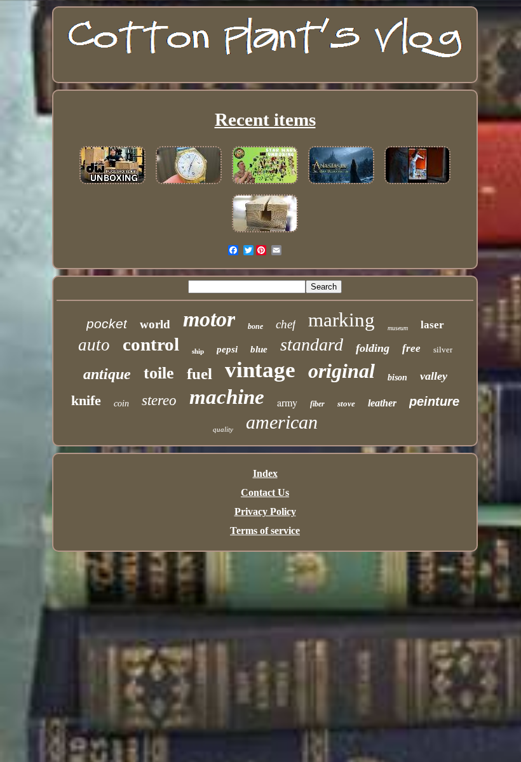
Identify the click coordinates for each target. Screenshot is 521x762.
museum (398, 327)
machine (226, 396)
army (287, 402)
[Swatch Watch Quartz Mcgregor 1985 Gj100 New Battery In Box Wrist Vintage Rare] (189, 184)
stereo (159, 400)
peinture (434, 401)
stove (346, 403)
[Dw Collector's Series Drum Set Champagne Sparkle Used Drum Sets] (112, 184)
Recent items (265, 119)
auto (94, 344)
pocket (106, 323)
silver (442, 349)
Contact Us (265, 492)
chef (285, 324)
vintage (260, 370)
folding (372, 348)
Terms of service (265, 530)
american (282, 421)
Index (265, 473)
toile (159, 373)
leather (382, 403)
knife (86, 400)
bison (397, 377)
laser (432, 325)
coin (121, 403)
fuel (199, 373)
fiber (317, 403)
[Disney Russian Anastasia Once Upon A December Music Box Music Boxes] (341, 184)
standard (311, 344)
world (155, 324)
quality (223, 429)
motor (209, 319)
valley (433, 376)
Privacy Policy (265, 511)
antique (107, 374)
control (151, 344)
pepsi (227, 349)
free (411, 348)
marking (341, 320)
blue (258, 349)
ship (198, 351)
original (341, 370)
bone (255, 326)
